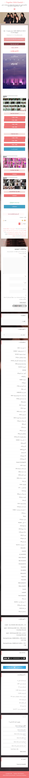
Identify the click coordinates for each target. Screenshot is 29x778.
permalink (24, 236)
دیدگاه (24, 256)
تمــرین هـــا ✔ (22, 405)
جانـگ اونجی (22, 532)
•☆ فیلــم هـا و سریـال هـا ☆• (20, 510)
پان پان (24, 599)
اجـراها (22, 230)
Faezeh (4, 229)
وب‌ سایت (24, 289)
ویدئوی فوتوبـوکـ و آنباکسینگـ (20, 437)
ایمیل (25, 282)
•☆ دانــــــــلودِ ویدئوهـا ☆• (20, 351)
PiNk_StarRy (19, 35)
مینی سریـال (23, 519)
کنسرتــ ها (23, 389)
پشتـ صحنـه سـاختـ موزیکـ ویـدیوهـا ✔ (18, 395)
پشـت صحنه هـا (17, 230)
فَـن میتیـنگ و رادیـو (21, 421)
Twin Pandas (22, 595)
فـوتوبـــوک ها (23, 484)
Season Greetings (21, 462)
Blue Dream (22, 561)
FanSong (17, 234)
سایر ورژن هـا (22, 414)
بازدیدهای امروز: (23, 684)
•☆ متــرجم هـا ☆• (21, 545)
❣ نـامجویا (23, 456)
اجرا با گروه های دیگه (21, 386)
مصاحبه (23, 427)
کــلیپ (22, 232)
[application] (14, 658)
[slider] (6, 658)
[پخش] (24, 658)
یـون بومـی (23, 541)
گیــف (24, 500)
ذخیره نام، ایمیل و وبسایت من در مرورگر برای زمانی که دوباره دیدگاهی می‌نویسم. (15, 298)
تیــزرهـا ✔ (23, 408)
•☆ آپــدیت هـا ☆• (12, 229)
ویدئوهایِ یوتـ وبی (9, 232)
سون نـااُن (23, 535)
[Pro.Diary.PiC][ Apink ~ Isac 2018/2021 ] (14, 625)
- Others (23, 548)
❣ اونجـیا (23, 443)
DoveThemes (13, 775)
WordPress (24, 775)
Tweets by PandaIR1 (21, 764)
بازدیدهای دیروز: (22, 687)
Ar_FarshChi (22, 554)
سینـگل (24, 376)
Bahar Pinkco (22, 557)
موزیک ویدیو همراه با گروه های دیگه (18, 361)
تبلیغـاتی (23, 402)
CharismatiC (22, 564)
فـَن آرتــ (24, 481)
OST (24, 370)
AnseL (24, 551)
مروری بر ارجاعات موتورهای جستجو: (19, 696)
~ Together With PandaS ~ (14, 3)
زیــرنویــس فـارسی (21, 605)
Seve (24, 589)
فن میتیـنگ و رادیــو (21, 494)
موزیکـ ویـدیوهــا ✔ (22, 503)
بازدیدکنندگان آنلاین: (22, 680)
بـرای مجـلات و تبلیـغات (21, 468)
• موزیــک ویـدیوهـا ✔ (21, 354)
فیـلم (24, 516)
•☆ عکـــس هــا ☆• (21, 440)
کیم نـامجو (23, 538)
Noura (23, 580)
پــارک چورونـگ (22, 529)
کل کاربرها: (23, 706)
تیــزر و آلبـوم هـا (22, 475)
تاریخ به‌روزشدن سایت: (21, 709)
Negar (23, 576)
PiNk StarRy (22, 583)
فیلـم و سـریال (22, 497)
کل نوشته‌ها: (23, 700)
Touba (24, 592)
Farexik (23, 570)
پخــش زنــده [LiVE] (21, 392)
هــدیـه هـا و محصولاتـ (21, 507)
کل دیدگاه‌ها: (23, 703)
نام (25, 276)
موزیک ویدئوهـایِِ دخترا (17, 232)
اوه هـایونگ (23, 526)
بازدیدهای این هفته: (22, 690)
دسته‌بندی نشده (22, 611)
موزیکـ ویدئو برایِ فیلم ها (20, 364)
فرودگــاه (24, 491)
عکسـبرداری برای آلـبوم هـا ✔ (20, 418)
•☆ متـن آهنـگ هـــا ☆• (20, 602)
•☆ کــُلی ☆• (22, 522)
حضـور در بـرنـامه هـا (21, 411)
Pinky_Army (22, 586)
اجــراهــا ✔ (23, 380)
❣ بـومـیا (23, 446)
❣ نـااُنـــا (23, 453)
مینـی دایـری (23, 430)
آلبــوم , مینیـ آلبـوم (21, 373)
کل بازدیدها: (23, 693)
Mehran (23, 573)
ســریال (24, 513)
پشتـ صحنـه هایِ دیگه (10, 230)
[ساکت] (8, 658)
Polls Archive (23, 751)
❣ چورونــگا (23, 449)
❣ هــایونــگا (23, 459)
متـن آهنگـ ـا (22, 608)
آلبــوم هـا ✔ (22, 367)
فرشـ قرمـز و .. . (22, 488)
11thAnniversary (11, 234)
